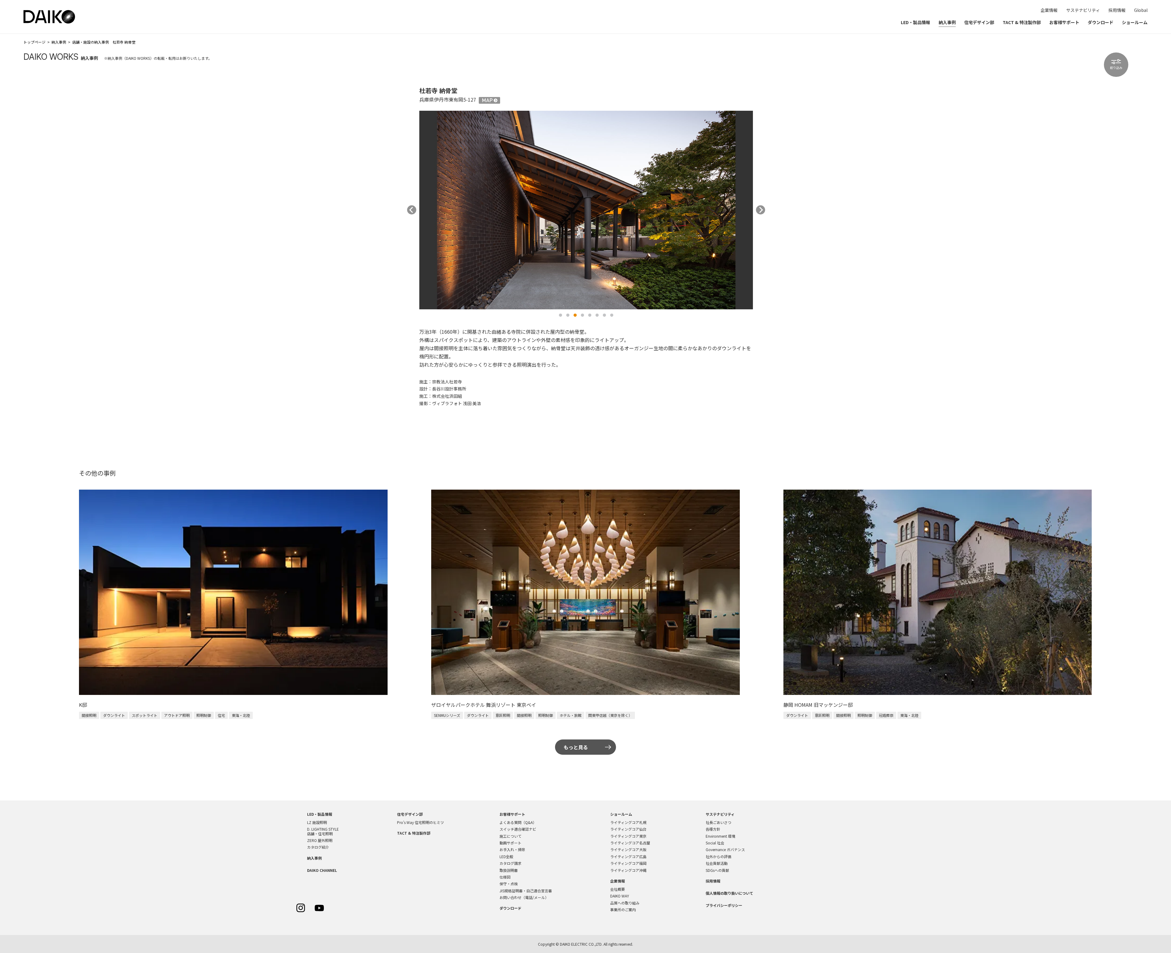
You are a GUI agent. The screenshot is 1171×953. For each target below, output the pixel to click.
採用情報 (1117, 10)
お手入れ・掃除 (512, 849)
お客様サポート (1064, 22)
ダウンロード (1100, 22)
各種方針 (713, 829)
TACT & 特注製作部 (1022, 22)
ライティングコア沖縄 (628, 870)
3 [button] (575, 315)
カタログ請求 (510, 863)
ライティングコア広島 (628, 856)
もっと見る (576, 747)
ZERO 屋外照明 (319, 840)
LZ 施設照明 (317, 822)
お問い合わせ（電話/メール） (524, 897)
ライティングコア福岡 (628, 863)
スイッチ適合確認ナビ (518, 829)
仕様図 (505, 876)
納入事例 (947, 22)
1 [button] (560, 315)
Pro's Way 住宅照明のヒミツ (420, 822)
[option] (586, 210)
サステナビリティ (1083, 10)
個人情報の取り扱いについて (729, 893)
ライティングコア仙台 (628, 829)
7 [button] (604, 315)
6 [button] (597, 315)
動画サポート (510, 842)
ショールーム (1135, 22)
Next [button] (760, 209)
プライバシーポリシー (724, 905)
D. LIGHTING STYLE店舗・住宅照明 (323, 831)
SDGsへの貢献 (717, 870)
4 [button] (582, 315)
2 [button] (568, 315)
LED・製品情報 (915, 22)
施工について (510, 836)
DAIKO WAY (619, 895)
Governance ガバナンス (725, 849)
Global (1141, 10)
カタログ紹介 (318, 847)
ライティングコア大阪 (628, 849)
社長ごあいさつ (718, 822)
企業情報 (1049, 10)
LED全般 (506, 856)
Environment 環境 (720, 836)
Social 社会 (715, 842)
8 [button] (612, 315)
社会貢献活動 (717, 863)
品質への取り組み (624, 902)
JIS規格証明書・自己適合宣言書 (526, 890)
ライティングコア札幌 (628, 822)
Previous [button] (411, 209)
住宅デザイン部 (979, 22)
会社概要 (617, 889)
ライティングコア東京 (628, 836)
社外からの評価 (718, 856)
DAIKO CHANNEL (322, 870)
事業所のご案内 (623, 909)
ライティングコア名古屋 (630, 842)
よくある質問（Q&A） (518, 822)
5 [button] (590, 315)
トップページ (34, 42)
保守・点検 (509, 883)
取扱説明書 (509, 870)
